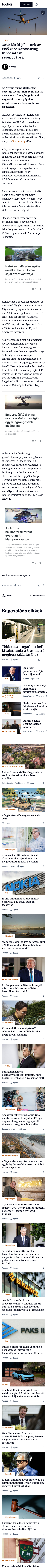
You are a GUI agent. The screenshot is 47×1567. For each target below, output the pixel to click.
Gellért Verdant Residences (13, 783)
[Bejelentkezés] (36, 4)
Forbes (5, 659)
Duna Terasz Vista (28, 696)
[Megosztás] (39, 78)
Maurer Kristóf (28, 731)
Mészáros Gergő (28, 714)
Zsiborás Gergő (8, 866)
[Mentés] (43, 78)
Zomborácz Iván (8, 1129)
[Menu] (42, 4)
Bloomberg (19, 141)
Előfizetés (26, 4)
